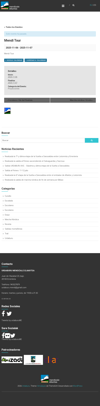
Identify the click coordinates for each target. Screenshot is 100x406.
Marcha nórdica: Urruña (81, 100)
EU (91, 5)
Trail (6, 233)
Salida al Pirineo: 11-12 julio (16, 170)
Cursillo (8, 196)
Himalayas (41, 386)
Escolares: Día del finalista (19, 100)
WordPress (77, 386)
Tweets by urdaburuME (12, 320)
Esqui (7, 215)
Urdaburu (9, 238)
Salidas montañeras (13, 229)
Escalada (9, 201)
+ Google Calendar (13, 60)
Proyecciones (13, 89)
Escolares (9, 205)
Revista (8, 224)
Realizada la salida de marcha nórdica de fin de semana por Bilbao (34, 180)
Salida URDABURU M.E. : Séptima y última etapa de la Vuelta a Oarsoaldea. (37, 166)
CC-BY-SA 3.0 (6, 299)
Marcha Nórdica (12, 219)
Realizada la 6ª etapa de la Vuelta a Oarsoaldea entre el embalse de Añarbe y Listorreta (43, 175)
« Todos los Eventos (13, 27)
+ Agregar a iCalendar (36, 60)
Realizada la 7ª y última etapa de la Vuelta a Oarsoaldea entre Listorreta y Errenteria (41, 156)
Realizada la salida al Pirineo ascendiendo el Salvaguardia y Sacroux (34, 161)
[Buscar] (91, 140)
